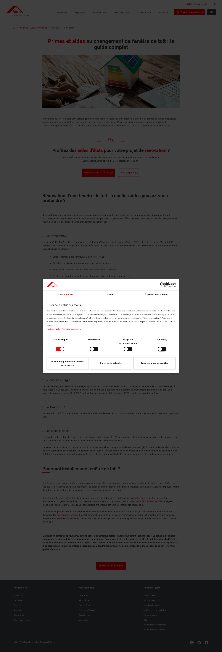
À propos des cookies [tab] (156, 294)
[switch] (94, 349)
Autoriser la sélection (111, 363)
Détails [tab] (111, 294)
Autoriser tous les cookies (154, 363)
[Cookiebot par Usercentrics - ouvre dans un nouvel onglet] (162, 284)
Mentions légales (53, 329)
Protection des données (71, 329)
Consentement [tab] (65, 294)
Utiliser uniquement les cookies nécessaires (67, 363)
